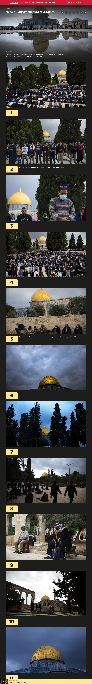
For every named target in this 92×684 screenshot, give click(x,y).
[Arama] (74, 3)
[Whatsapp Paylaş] (81, 12)
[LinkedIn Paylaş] (73, 12)
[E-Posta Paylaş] (85, 12)
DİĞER (53, 2)
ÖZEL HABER (39, 2)
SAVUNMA (28, 2)
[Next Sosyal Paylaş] (62, 12)
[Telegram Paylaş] (77, 12)
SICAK (21, 2)
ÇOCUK (33, 2)
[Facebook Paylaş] (66, 12)
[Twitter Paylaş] (70, 12)
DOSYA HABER (47, 2)
